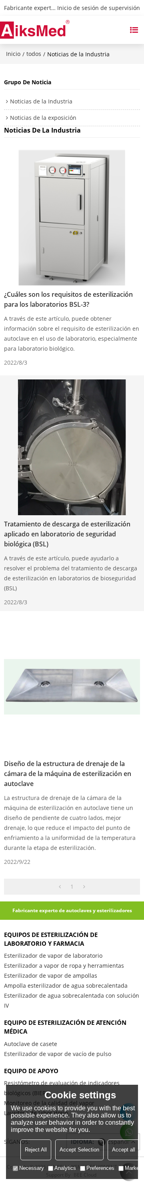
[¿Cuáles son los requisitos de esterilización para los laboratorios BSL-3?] (72, 218)
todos (33, 54)
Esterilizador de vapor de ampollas (50, 975)
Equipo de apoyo (31, 1071)
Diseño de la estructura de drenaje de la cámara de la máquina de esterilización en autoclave (67, 773)
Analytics (65, 1168)
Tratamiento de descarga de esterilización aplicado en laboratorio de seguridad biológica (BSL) (67, 534)
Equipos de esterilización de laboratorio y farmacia (51, 939)
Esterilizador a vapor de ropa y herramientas (64, 965)
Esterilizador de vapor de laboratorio (53, 955)
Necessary (31, 1168)
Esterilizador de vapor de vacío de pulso (57, 1054)
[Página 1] (60, 887)
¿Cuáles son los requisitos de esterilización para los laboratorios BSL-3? (68, 299)
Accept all (123, 1150)
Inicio (13, 54)
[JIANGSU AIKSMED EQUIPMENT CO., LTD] (35, 30)
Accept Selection (79, 1150)
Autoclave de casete (30, 1044)
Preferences (100, 1168)
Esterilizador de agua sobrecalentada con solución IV (71, 1000)
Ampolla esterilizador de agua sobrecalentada (66, 985)
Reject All (36, 1150)
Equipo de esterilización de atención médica (65, 1026)
